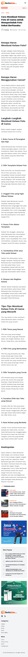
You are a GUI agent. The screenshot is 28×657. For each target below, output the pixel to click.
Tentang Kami (4, 646)
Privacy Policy (4, 641)
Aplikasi (3, 624)
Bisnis (2, 630)
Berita (7, 12)
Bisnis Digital (4, 632)
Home (2, 12)
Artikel (2, 626)
